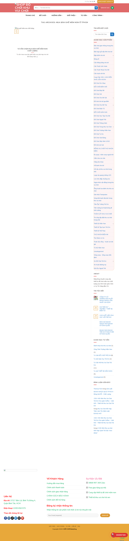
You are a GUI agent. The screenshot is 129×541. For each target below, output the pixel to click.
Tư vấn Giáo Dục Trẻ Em (101, 359)
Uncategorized (98, 251)
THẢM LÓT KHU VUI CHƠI (103, 214)
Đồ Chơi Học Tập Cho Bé (102, 116)
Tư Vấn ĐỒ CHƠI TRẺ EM (102, 355)
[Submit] (96, 7)
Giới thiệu (71, 15)
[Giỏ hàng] (112, 7)
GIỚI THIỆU (52, 526)
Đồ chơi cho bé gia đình (101, 101)
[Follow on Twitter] (90, 1)
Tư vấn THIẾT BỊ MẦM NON (103, 371)
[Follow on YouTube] (94, 1)
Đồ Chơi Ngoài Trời (100, 120)
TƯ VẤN (84, 15)
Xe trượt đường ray (100, 265)
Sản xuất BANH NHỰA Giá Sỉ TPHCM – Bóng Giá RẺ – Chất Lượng (104, 391)
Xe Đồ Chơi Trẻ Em (100, 261)
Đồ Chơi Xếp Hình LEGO (102, 141)
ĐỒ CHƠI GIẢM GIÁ (100, 112)
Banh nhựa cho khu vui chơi (102, 346)
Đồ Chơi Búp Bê (99, 90)
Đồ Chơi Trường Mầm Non (102, 130)
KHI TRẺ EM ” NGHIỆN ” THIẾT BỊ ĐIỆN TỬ (105, 309)
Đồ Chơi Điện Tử (99, 109)
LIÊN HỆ (74, 526)
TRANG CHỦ (30, 15)
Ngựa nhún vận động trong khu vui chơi (104, 183)
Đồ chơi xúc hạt (99, 145)
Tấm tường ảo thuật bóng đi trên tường (103, 209)
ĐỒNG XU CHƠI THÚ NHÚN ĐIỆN (103, 150)
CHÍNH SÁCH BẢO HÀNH (58, 496)
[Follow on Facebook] (85, 1)
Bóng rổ (96, 59)
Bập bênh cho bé (99, 55)
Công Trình (97, 15)
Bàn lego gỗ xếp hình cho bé (103, 52)
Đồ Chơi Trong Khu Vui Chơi (103, 127)
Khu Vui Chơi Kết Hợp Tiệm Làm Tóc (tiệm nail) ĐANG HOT (103, 411)
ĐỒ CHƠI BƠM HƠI (100, 87)
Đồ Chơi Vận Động (100, 138)
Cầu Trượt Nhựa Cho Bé (101, 70)
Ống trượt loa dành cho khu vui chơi (104, 190)
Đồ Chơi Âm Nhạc (99, 83)
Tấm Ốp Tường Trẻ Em (101, 204)
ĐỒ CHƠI (42, 15)
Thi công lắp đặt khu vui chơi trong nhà (103, 219)
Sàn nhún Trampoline (100, 195)
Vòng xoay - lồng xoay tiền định (102, 256)
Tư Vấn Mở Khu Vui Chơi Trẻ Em (103, 364)
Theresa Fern (98, 389)
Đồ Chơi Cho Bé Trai (100, 105)
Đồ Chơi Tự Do (99, 134)
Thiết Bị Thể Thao (99, 231)
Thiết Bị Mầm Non (100, 224)
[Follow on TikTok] (89, 1)
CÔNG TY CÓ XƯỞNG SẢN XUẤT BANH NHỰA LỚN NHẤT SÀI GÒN (106, 299)
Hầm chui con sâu (99, 158)
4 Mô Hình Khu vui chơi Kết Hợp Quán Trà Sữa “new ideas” (103, 430)
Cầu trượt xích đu (99, 73)
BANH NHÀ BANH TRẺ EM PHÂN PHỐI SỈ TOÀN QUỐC (106, 332)
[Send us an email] (92, 1)
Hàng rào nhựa (98, 162)
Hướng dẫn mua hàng (55, 483)
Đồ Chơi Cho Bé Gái (100, 98)
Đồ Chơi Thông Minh (100, 123)
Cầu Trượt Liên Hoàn (100, 66)
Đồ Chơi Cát (98, 94)
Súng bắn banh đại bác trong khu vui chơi (103, 199)
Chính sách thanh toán (55, 487)
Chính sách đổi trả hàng (56, 500)
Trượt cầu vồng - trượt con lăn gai (103, 243)
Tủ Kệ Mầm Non (99, 248)
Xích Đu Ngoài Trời (100, 268)
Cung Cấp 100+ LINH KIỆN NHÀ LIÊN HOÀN (103, 78)
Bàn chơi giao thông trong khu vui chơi (103, 47)
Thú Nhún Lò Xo (99, 238)
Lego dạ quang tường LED (102, 175)
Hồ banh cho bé (99, 166)
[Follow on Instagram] (87, 1)
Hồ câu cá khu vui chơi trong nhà (103, 170)
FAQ (79, 526)
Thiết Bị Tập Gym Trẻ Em (102, 227)
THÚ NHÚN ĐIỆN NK (101, 234)
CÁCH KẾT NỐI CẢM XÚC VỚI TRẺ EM (106, 316)
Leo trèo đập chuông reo (102, 179)
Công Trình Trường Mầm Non (103, 349)
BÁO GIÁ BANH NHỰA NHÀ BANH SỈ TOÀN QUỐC (106, 324)
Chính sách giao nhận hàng (57, 491)
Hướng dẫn (56, 15)
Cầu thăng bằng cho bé (101, 63)
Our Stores (60, 526)
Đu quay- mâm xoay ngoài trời (103, 155)
